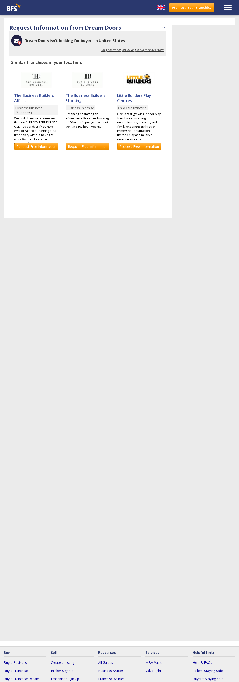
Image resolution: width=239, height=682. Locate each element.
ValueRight (153, 670)
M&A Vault (153, 662)
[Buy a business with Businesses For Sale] (34, 7)
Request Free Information (36, 146)
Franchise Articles (111, 679)
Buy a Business (15, 662)
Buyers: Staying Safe (208, 679)
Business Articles (111, 670)
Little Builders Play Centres (134, 98)
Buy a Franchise (16, 670)
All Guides (105, 662)
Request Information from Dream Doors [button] (87, 27)
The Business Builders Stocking (85, 98)
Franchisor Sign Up (65, 679)
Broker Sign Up (62, 670)
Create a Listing (62, 662)
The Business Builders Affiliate (34, 98)
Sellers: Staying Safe (208, 670)
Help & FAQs (202, 662)
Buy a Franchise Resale (21, 679)
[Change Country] (161, 7)
